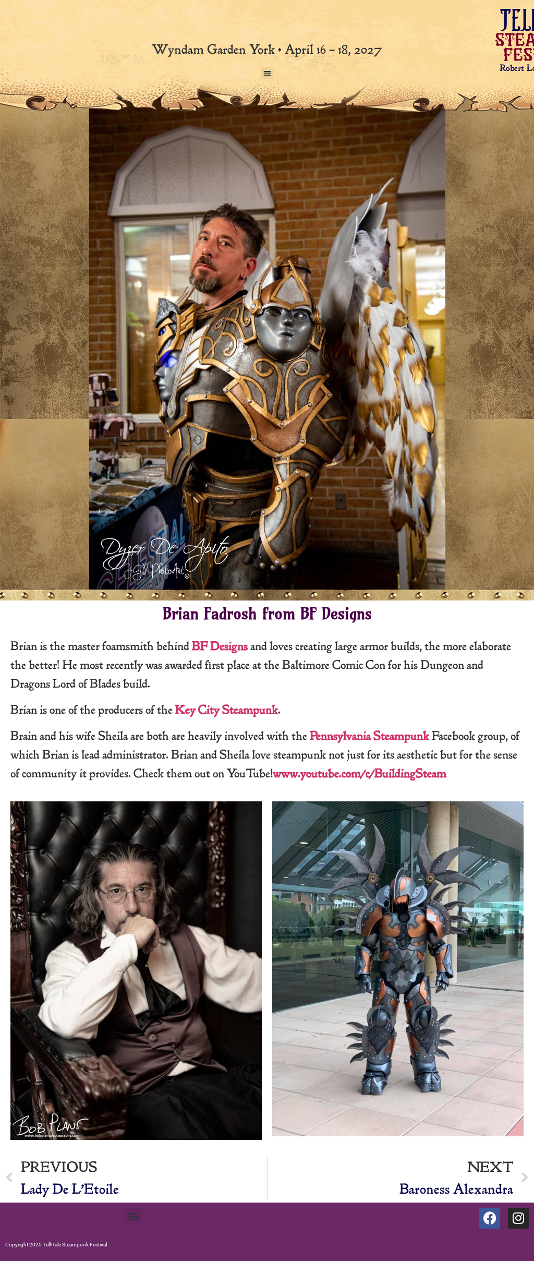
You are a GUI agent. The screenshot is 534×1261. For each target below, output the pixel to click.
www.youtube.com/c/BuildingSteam (359, 773)
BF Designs (220, 646)
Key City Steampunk (226, 709)
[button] (267, 73)
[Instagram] (518, 1218)
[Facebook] (489, 1218)
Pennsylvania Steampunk (369, 735)
